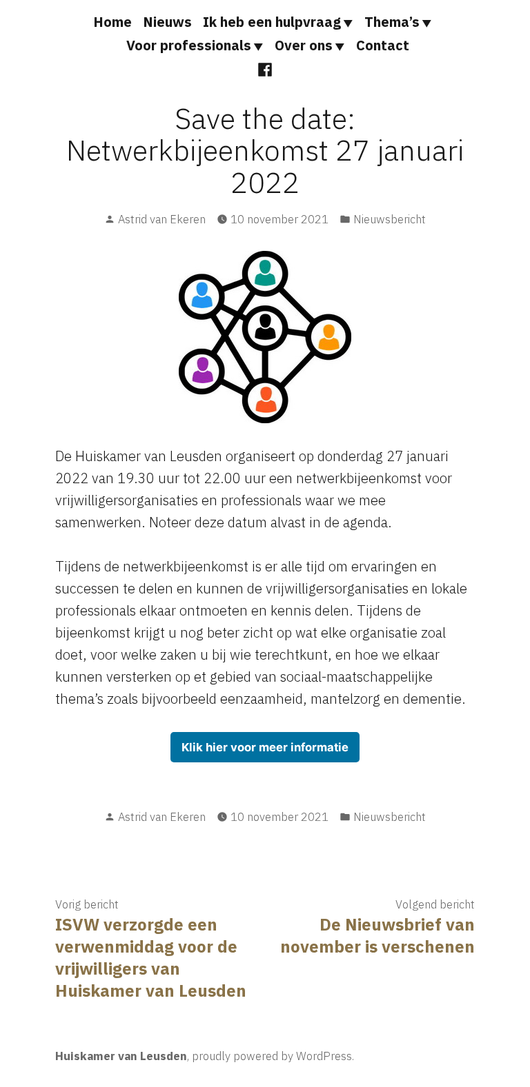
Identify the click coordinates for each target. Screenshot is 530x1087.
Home (112, 21)
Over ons (304, 45)
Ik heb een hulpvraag (272, 21)
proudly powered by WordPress (272, 1056)
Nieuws (167, 21)
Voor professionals (188, 45)
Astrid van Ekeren (162, 219)
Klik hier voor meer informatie (265, 747)
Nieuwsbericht (389, 219)
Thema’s (392, 21)
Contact (382, 45)
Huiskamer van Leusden (121, 1056)
